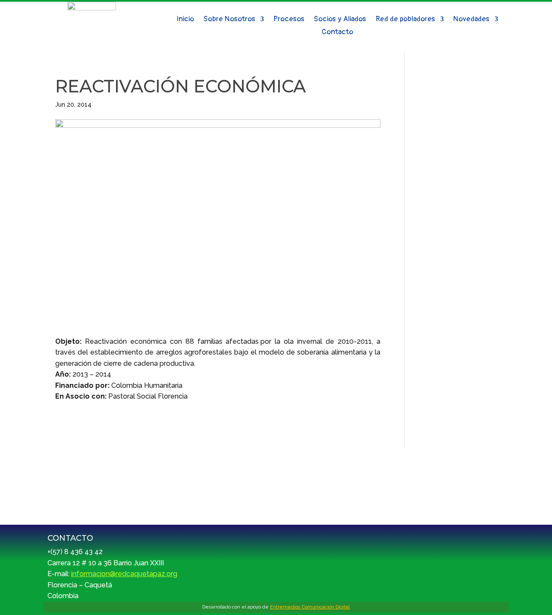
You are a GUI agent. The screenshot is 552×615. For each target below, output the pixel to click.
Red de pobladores (405, 19)
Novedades (471, 19)
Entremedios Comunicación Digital (310, 607)
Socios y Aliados (340, 19)
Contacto (337, 32)
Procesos (288, 19)
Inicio (185, 19)
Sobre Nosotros (229, 19)
